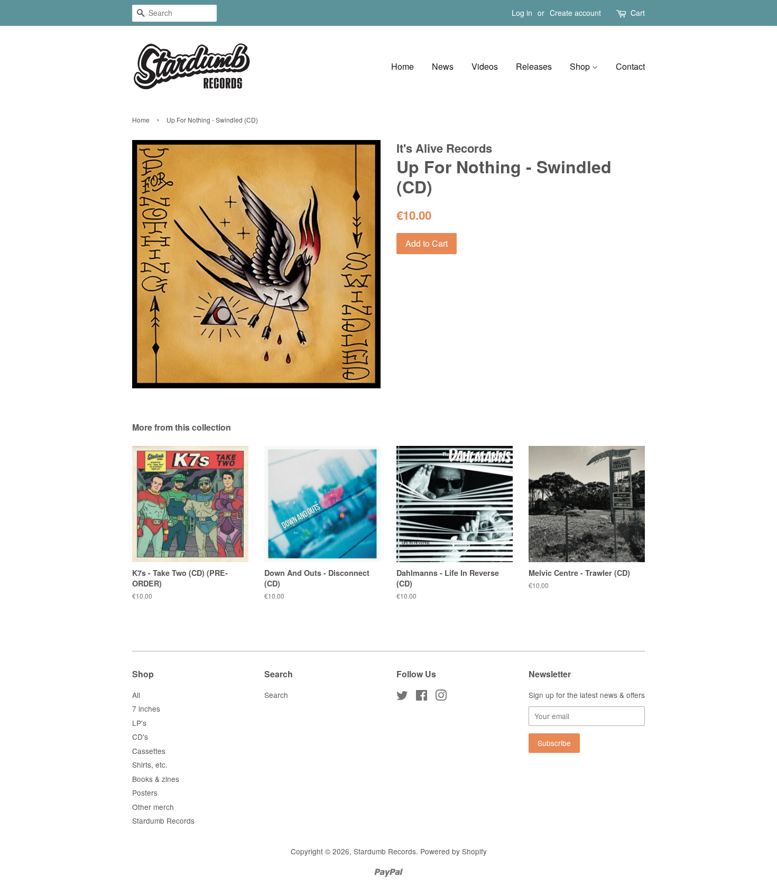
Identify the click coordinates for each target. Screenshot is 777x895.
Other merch (153, 806)
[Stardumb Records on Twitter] (402, 697)
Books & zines (155, 778)
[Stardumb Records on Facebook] (421, 697)
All (136, 694)
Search (276, 694)
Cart (638, 12)
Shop (581, 66)
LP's (139, 722)
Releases (534, 66)
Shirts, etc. (150, 764)
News (443, 66)
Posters (145, 792)
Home (402, 66)
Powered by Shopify (453, 851)
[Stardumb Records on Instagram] (441, 697)
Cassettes (148, 750)
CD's (140, 736)
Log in (522, 12)
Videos (484, 66)
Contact (630, 66)
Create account (575, 12)
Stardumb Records (163, 820)
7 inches (146, 708)
